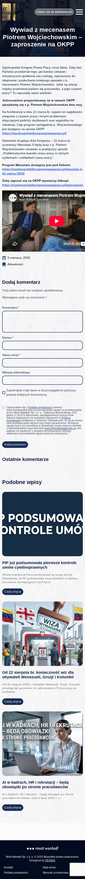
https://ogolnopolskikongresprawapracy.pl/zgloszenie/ (42, 185)
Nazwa (8, 337)
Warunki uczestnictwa (55, 872)
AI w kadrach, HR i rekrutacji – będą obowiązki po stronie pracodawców (35, 784)
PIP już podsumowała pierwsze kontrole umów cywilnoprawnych (39, 565)
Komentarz (10, 307)
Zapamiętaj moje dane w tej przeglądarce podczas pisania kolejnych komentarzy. (41, 392)
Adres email (11, 354)
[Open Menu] (79, 11)
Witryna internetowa (16, 372)
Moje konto (49, 867)
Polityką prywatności (40, 407)
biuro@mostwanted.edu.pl (60, 428)
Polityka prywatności (16, 872)
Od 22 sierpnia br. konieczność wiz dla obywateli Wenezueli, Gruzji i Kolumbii (38, 674)
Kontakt (8, 867)
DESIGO (50, 860)
